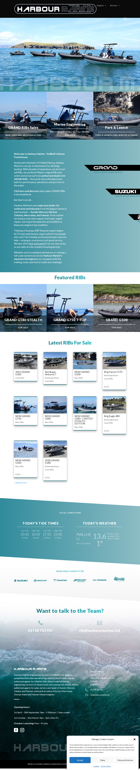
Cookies (96, 766)
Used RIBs (19, 378)
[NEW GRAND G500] (85, 361)
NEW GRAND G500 (82, 373)
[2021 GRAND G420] (25, 361)
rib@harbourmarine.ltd (99, 630)
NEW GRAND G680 (52, 417)
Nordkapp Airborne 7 (50, 373)
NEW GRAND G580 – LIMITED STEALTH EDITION (84, 420)
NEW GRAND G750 (22, 417)
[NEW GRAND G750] (25, 405)
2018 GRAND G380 (52, 461)
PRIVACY (31, 764)
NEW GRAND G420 (22, 461)
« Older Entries (20, 482)
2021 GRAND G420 (22, 373)
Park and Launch (36, 243)
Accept (80, 760)
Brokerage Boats (52, 378)
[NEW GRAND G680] (55, 405)
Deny (102, 760)
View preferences (125, 760)
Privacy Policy (106, 766)
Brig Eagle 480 (111, 416)
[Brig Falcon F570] (114, 361)
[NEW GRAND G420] (25, 449)
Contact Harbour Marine (79, 12)
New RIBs (79, 378)
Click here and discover (26, 191)
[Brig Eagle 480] (114, 405)
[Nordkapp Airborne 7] (55, 361)
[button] (134, 739)
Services (113, 6)
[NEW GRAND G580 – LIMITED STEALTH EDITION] (85, 405)
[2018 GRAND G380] (55, 449)
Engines (100, 6)
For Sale (87, 6)
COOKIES (38, 764)
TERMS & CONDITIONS (51, 764)
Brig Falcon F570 (113, 371)
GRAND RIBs (74, 6)
